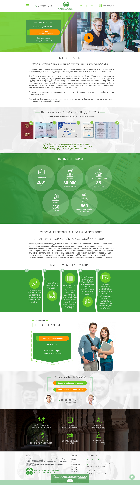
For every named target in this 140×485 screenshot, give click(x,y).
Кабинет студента (108, 6)
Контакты (74, 472)
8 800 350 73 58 (45, 5)
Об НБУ (74, 469)
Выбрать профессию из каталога (70, 383)
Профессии (75, 464)
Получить (44, 32)
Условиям (82, 477)
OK (70, 480)
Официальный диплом (53, 338)
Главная (74, 459)
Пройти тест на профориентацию (70, 389)
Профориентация (77, 467)
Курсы (73, 462)
